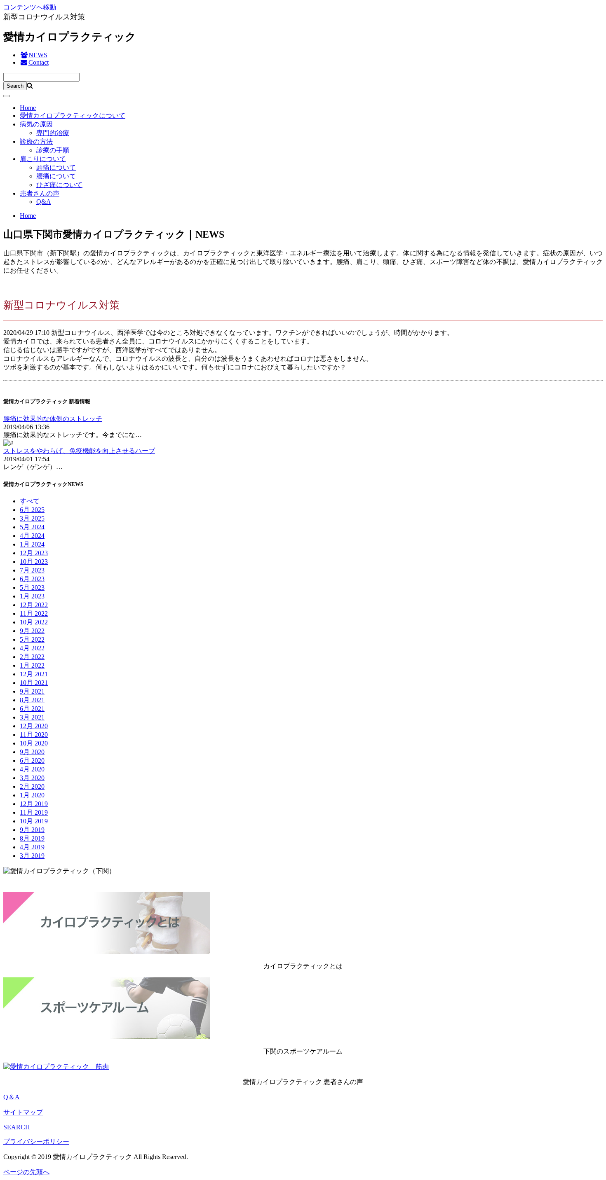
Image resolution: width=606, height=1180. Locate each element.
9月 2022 (32, 630)
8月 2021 (32, 699)
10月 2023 (34, 561)
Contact (38, 62)
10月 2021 (34, 682)
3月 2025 (32, 518)
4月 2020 (32, 769)
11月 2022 (34, 613)
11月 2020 (34, 734)
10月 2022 (34, 622)
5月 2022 (32, 639)
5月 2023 (32, 587)
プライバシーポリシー (36, 1141)
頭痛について (56, 167)
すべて (30, 501)
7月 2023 (32, 570)
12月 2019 (34, 803)
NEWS (37, 54)
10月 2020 (34, 743)
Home (28, 107)
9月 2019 (32, 829)
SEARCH (16, 1127)
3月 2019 (32, 855)
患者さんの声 (39, 193)
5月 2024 (32, 526)
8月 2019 (32, 838)
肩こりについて (43, 158)
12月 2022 (34, 604)
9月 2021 (32, 691)
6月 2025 (32, 509)
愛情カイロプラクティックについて (72, 115)
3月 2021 (32, 717)
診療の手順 (52, 150)
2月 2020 (32, 786)
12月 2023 (34, 552)
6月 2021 (32, 708)
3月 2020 (32, 777)
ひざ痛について (59, 184)
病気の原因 (36, 124)
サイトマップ (23, 1112)
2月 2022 (32, 656)
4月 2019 (32, 847)
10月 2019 (34, 821)
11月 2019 (34, 812)
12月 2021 (34, 674)
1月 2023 (32, 596)
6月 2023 (32, 578)
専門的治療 (52, 132)
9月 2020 (32, 751)
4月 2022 (32, 648)
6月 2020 (32, 760)
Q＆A (11, 1097)
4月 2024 (32, 535)
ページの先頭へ (26, 1171)
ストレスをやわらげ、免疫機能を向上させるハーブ (79, 450)
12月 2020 (34, 725)
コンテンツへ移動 (29, 7)
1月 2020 (32, 795)
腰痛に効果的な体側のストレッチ (52, 418)
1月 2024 (32, 544)
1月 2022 (32, 665)
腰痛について (56, 176)
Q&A (43, 201)
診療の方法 (36, 141)
